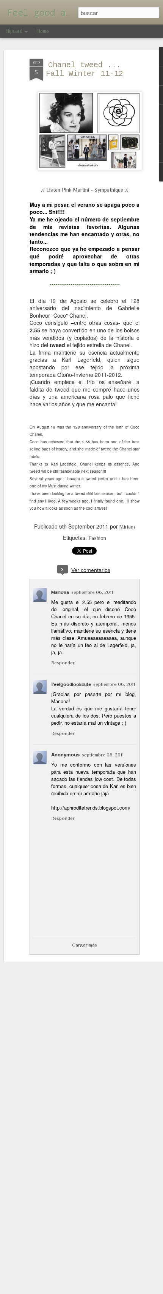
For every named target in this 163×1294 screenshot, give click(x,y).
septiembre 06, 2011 (92, 592)
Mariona (60, 592)
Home (43, 31)
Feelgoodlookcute (71, 684)
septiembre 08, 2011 (103, 755)
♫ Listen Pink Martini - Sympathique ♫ (85, 190)
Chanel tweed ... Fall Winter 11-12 (84, 69)
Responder (63, 662)
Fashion (97, 538)
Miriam (127, 527)
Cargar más (84, 945)
